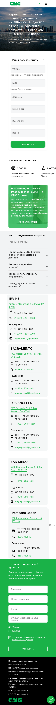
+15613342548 (24, 537)
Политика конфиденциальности (22, 661)
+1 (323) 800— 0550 (25, 423)
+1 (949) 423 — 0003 (24, 318)
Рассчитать (28, 144)
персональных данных (22, 639)
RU (40, 3)
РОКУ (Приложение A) (18, 690)
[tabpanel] (28, 109)
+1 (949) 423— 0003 (24, 333)
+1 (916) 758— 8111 (25, 369)
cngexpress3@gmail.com (26, 338)
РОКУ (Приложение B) (18, 694)
